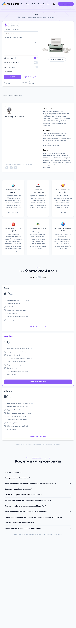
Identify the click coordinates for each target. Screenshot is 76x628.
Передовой (8, 71)
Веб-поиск (10, 58)
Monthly (32, 277)
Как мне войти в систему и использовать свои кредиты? (28, 500)
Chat (27, 4)
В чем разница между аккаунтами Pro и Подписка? (26, 512)
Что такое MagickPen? (14, 472)
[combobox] (21, 33)
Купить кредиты (30, 77)
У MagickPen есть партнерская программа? (23, 528)
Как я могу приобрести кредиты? (18, 489)
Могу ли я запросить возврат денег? (20, 523)
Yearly (44, 277)
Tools (33, 4)
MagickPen (13, 3)
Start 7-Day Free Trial (38, 327)
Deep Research (11, 62)
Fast (6, 24)
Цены (49, 4)
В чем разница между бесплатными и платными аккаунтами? (30, 483)
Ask (22, 4)
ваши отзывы (57, 534)
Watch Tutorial (58, 59)
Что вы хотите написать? (13, 29)
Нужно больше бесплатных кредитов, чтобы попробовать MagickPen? (34, 517)
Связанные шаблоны (11, 96)
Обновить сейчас (65, 4)
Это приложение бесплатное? (17, 478)
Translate (41, 4)
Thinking (9, 67)
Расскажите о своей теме (13, 37)
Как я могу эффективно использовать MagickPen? (25, 506)
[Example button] (35, 42)
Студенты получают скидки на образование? (23, 495)
